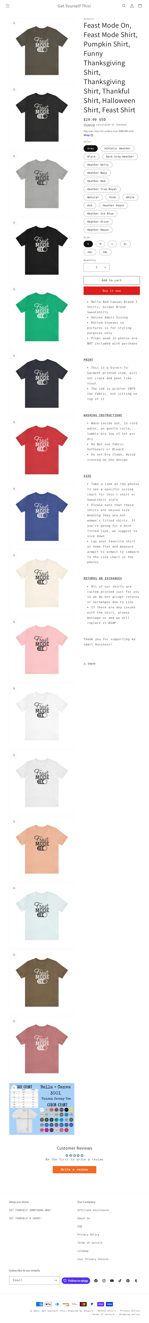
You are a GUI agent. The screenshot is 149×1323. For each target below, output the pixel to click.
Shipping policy (129, 1314)
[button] (8, 6)
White (130, 197)
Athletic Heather (117, 148)
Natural (93, 197)
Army (90, 148)
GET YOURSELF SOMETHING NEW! (30, 1210)
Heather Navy (97, 172)
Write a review (74, 1169)
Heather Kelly (98, 164)
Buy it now (112, 290)
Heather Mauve (98, 229)
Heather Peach (113, 205)
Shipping (89, 125)
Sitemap (82, 1251)
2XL (89, 252)
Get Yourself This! (54, 1311)
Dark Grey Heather (120, 156)
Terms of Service (89, 1242)
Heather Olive (98, 221)
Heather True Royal (102, 189)
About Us (83, 1218)
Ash (89, 205)
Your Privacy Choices (93, 1259)
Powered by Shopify (81, 1311)
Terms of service (103, 1314)
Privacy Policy (88, 1234)
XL (125, 244)
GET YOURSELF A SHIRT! (25, 1218)
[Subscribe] (56, 1280)
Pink (112, 197)
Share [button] (92, 663)
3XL (105, 252)
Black (91, 156)
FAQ (79, 1226)
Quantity (90, 260)
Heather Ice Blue (100, 213)
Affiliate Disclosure (93, 1210)
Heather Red (96, 181)
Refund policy (107, 1311)
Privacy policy (130, 1311)
